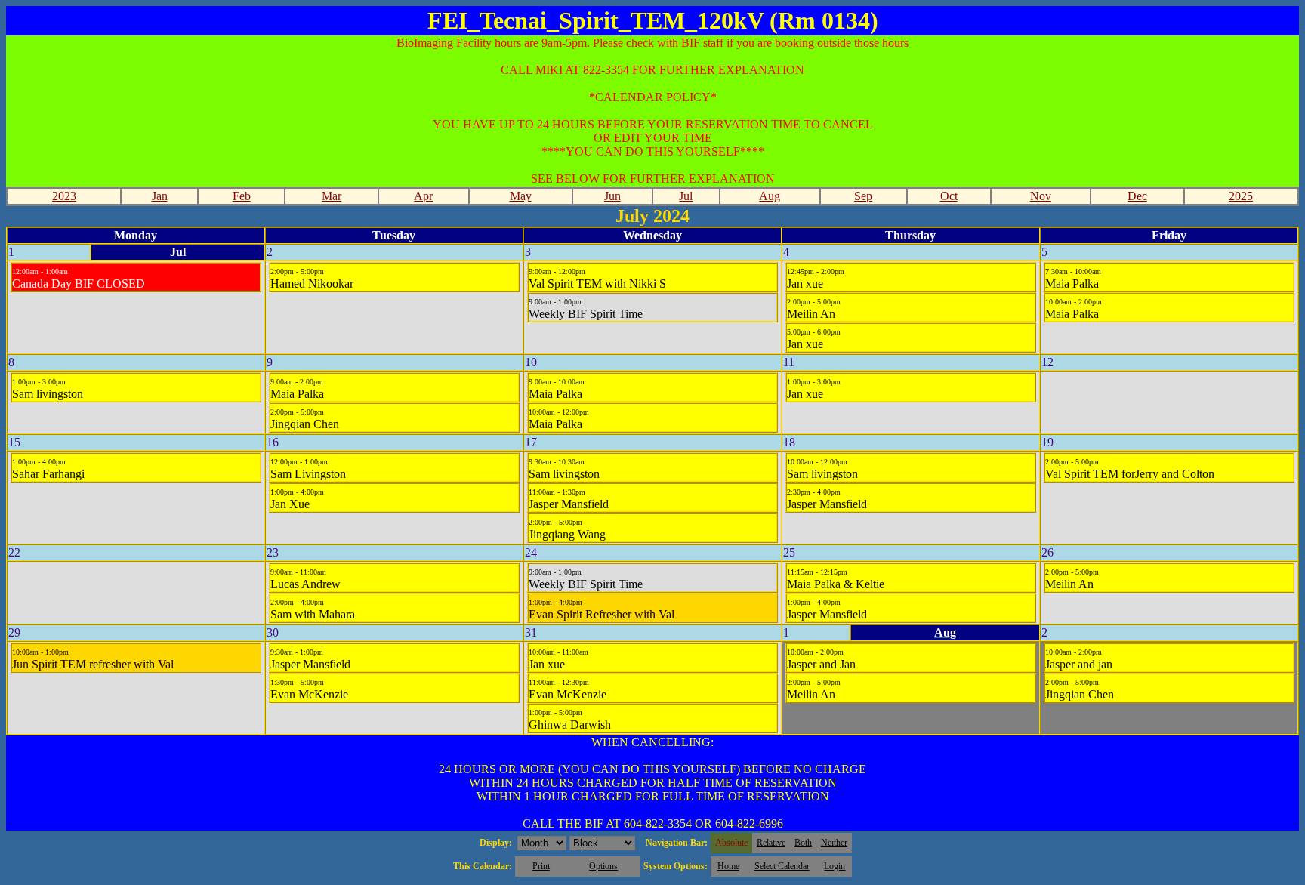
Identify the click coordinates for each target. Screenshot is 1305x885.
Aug (769, 196)
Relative (771, 842)
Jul (686, 196)
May (521, 196)
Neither (834, 842)
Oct (949, 196)
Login (834, 866)
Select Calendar (782, 866)
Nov (1040, 196)
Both (803, 842)
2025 (1241, 196)
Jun (612, 196)
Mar (331, 196)
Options (603, 866)
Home (728, 866)
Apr (423, 196)
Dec (1137, 196)
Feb (242, 196)
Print (541, 866)
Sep (863, 196)
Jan (160, 196)
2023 (64, 196)
